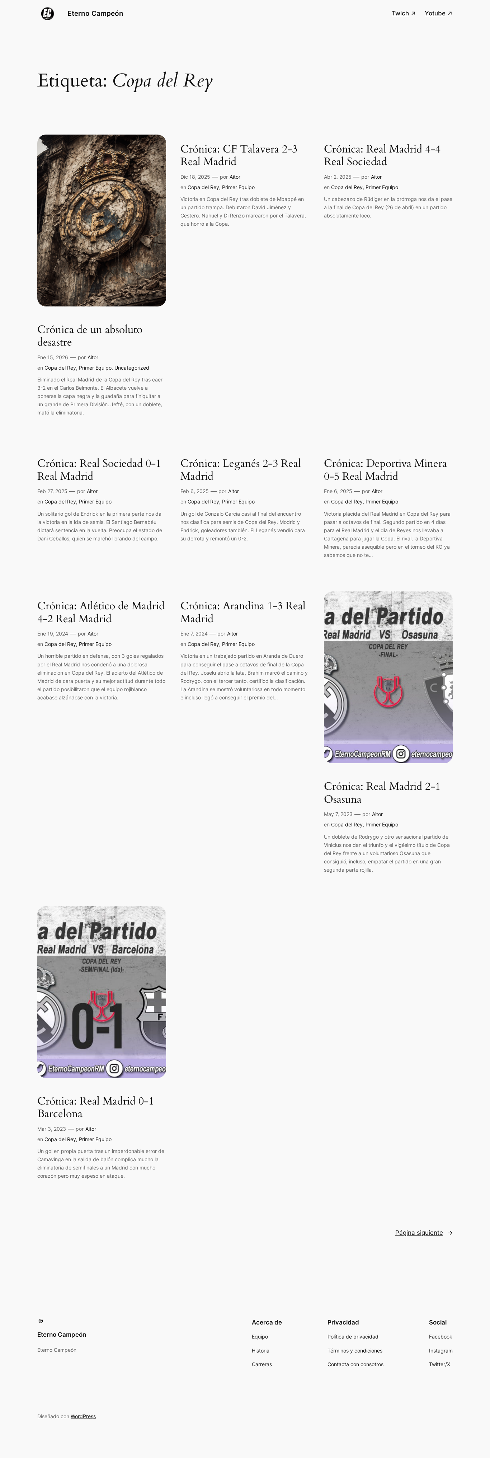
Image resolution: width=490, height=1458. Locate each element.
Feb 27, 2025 (52, 491)
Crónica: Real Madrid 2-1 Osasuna (382, 793)
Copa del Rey (60, 368)
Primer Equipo (95, 368)
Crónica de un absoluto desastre (89, 336)
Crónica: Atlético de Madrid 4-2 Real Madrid (101, 612)
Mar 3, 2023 (51, 1129)
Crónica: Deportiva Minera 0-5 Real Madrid (385, 470)
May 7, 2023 (338, 814)
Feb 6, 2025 (194, 491)
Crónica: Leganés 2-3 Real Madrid (240, 470)
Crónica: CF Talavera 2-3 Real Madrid (238, 156)
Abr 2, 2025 (338, 177)
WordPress (83, 1416)
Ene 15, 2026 (52, 357)
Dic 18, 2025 (195, 177)
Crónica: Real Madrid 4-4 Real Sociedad (382, 156)
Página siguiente (424, 1232)
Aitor (93, 357)
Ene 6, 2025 (338, 491)
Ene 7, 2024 (194, 633)
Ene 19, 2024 (52, 633)
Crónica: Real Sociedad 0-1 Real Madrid (99, 470)
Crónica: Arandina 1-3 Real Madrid (243, 612)
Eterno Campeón (95, 13)
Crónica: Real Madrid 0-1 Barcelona (95, 1108)
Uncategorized (131, 368)
